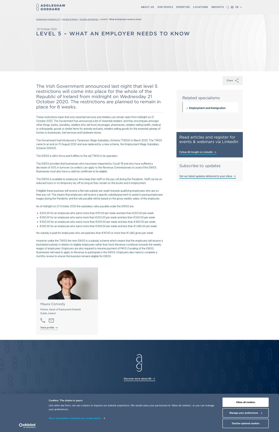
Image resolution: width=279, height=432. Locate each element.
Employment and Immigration (207, 108)
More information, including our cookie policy (75, 418)
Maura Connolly (52, 304)
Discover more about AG (138, 378)
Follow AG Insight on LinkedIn (196, 152)
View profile (47, 327)
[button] (148, 7)
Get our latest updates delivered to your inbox (206, 176)
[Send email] (51, 320)
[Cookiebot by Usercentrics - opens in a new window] (27, 425)
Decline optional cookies (245, 423)
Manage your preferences (243, 412)
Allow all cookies (245, 402)
